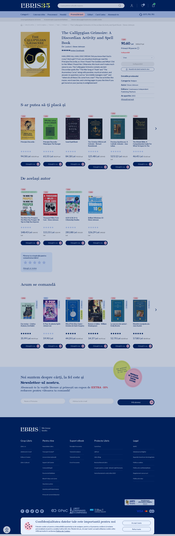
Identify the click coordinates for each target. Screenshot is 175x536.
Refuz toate (136, 529)
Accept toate (137, 523)
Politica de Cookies (63, 531)
